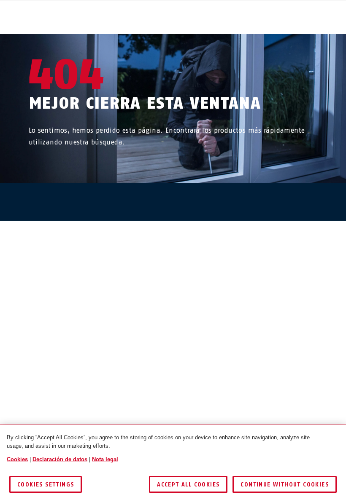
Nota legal (105, 459)
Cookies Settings (45, 484)
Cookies (17, 459)
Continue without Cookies (285, 484)
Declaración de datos (59, 459)
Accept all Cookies (188, 484)
